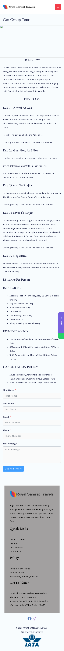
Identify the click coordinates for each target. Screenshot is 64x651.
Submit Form (13, 468)
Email (6, 417)
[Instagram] (34, 618)
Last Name (8, 403)
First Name (8, 390)
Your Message (10, 443)
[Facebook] (29, 618)
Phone (6, 430)
